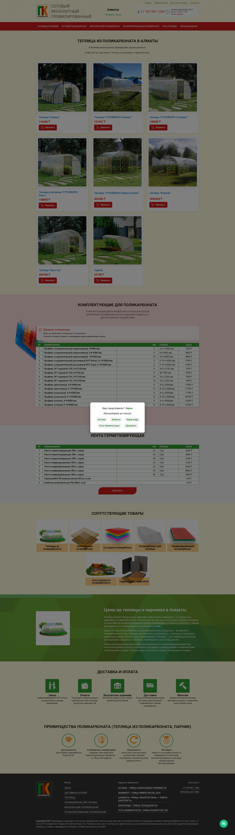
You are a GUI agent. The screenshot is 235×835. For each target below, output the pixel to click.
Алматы (116, 419)
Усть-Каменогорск (109, 425)
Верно (129, 408)
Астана (101, 419)
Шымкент (131, 425)
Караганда (132, 419)
